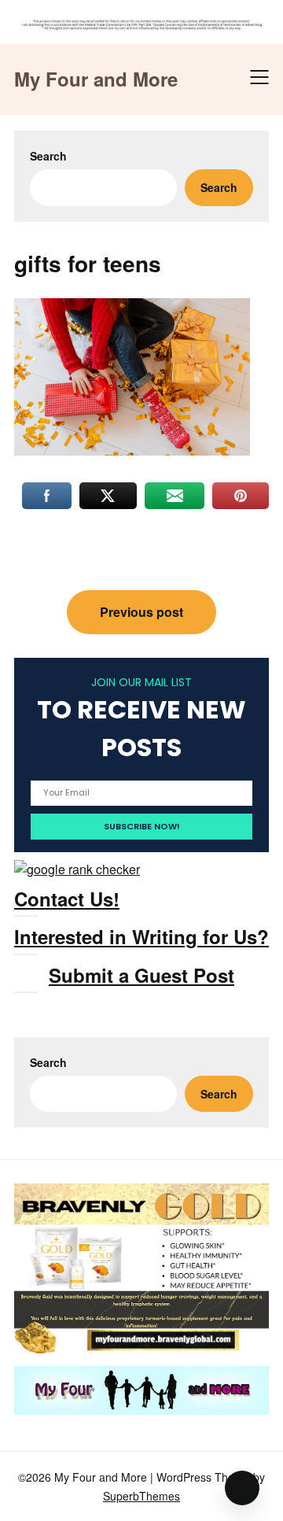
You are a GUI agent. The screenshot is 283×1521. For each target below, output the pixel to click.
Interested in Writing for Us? (141, 936)
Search (48, 156)
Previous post (141, 612)
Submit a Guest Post (141, 975)
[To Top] (242, 1488)
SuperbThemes (141, 1496)
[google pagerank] (77, 869)
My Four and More (96, 79)
